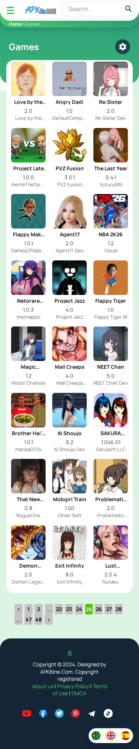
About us (43, 686)
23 (69, 608)
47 (29, 619)
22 (59, 608)
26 (99, 608)
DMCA (79, 693)
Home (15, 24)
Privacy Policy (73, 686)
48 (38, 619)
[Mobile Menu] (10, 10)
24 (79, 608)
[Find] (128, 8)
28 (119, 608)
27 (109, 608)
